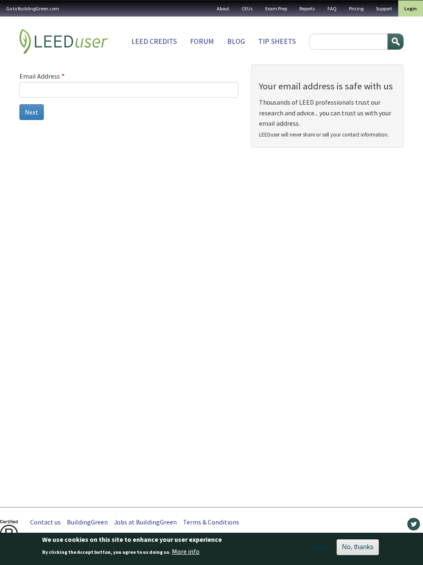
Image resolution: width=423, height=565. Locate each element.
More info (186, 551)
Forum (202, 41)
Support (384, 8)
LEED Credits (154, 41)
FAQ (332, 8)
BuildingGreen (87, 522)
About (223, 8)
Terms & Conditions (211, 522)
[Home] (63, 41)
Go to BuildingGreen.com (32, 8)
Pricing (356, 8)
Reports (307, 8)
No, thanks (357, 547)
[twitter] (413, 526)
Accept (320, 547)
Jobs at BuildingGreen (145, 522)
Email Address (39, 76)
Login (410, 8)
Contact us (45, 522)
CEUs (247, 8)
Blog (236, 41)
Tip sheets (277, 41)
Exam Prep (276, 8)
